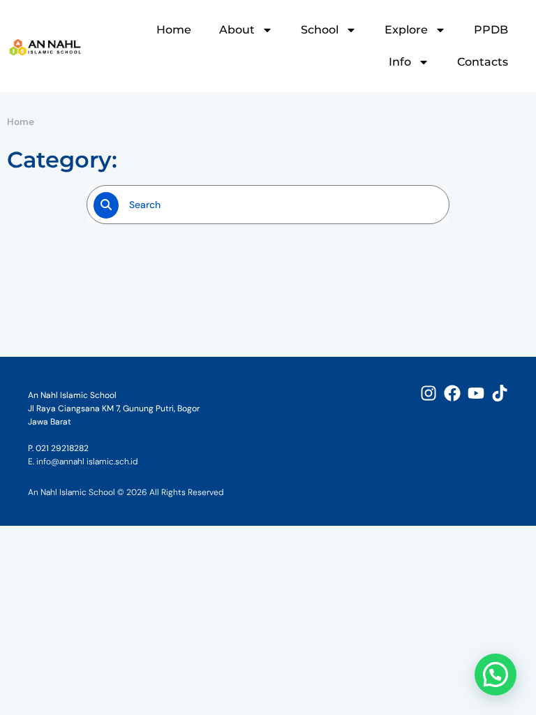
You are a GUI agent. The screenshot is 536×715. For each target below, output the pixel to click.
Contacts (482, 61)
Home (173, 29)
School (319, 29)
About (237, 29)
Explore (406, 29)
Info (400, 61)
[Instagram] (428, 393)
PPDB (491, 29)
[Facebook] (452, 393)
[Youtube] (476, 393)
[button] (495, 674)
